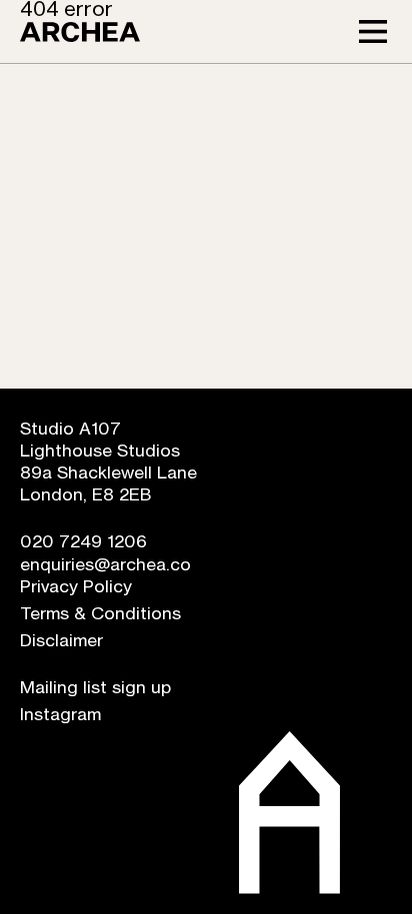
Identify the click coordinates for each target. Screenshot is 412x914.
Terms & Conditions (100, 613)
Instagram (60, 714)
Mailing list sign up (95, 687)
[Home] (80, 32)
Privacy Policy (76, 586)
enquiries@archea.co (105, 564)
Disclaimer (61, 640)
